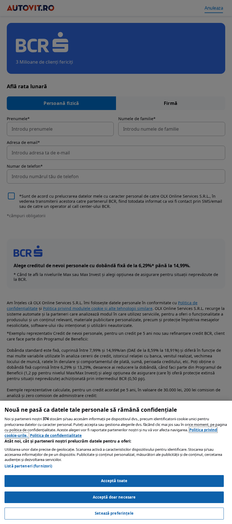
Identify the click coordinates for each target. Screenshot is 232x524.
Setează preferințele (114, 513)
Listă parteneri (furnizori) (28, 466)
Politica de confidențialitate (56, 435)
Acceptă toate (114, 480)
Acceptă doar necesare (114, 497)
